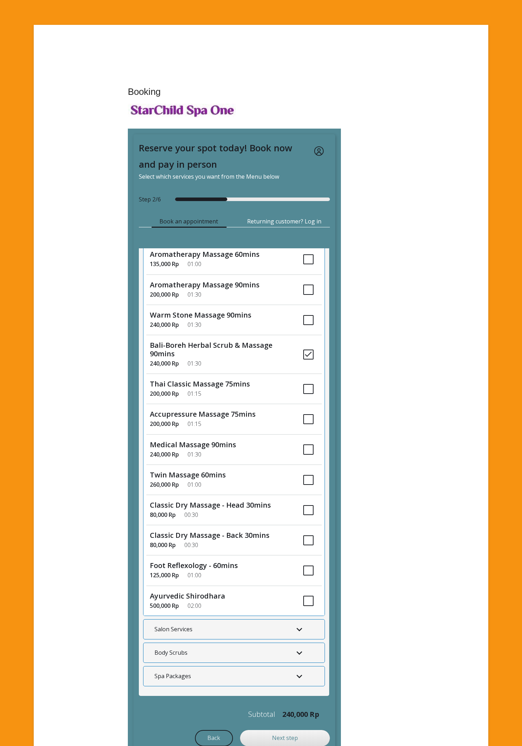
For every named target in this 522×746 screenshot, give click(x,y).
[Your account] (319, 151)
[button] (234, 629)
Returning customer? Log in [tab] (284, 221)
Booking (144, 91)
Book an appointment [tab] (188, 221)
